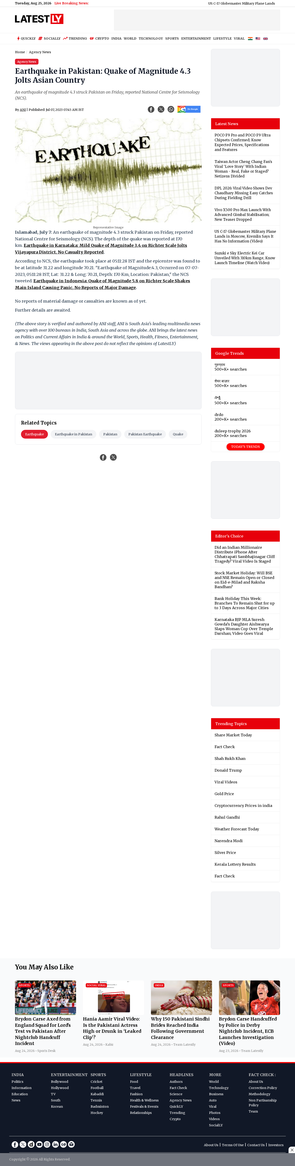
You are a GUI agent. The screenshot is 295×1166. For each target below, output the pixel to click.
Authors (176, 1082)
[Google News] (63, 1144)
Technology (219, 1088)
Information (22, 1088)
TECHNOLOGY (151, 38)
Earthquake (34, 434)
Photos (214, 1113)
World (214, 1082)
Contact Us (256, 1145)
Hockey (97, 1113)
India (18, 1074)
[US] (257, 39)
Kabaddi (97, 1094)
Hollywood (60, 1088)
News (16, 1100)
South (55, 1100)
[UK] (265, 39)
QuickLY (176, 1106)
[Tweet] (113, 457)
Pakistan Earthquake (145, 434)
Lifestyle (141, 1074)
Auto (213, 1100)
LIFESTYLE (222, 38)
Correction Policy (263, 1088)
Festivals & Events (144, 1106)
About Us (256, 1082)
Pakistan (110, 434)
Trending (78, 38)
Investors (275, 1145)
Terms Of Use (233, 1145)
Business (216, 1094)
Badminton (100, 1106)
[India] (250, 39)
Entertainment (69, 1074)
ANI (23, 110)
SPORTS (172, 38)
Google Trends (229, 353)
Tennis (96, 1100)
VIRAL (239, 38)
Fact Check (178, 1088)
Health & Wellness (144, 1100)
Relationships (141, 1113)
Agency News (181, 1100)
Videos (214, 1119)
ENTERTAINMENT (196, 38)
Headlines (181, 1074)
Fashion (136, 1094)
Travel (135, 1088)
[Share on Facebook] (103, 457)
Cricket (96, 1082)
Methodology (259, 1094)
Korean (57, 1106)
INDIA (116, 38)
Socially (52, 38)
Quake (178, 434)
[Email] (71, 1144)
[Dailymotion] (31, 1144)
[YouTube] (39, 1144)
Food (134, 1082)
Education (20, 1094)
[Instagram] (47, 1144)
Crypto (102, 38)
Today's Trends (245, 447)
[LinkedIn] (55, 1144)
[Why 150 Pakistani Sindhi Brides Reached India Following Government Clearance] (181, 1013)
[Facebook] (15, 1144)
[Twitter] (23, 1144)
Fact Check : (262, 1074)
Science (176, 1094)
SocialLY (216, 1125)
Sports (98, 1074)
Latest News (226, 123)
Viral (212, 1106)
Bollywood (59, 1082)
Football (97, 1088)
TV (53, 1094)
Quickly (28, 38)
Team (253, 1111)
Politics (17, 1082)
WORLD (130, 38)
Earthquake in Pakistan (73, 434)
